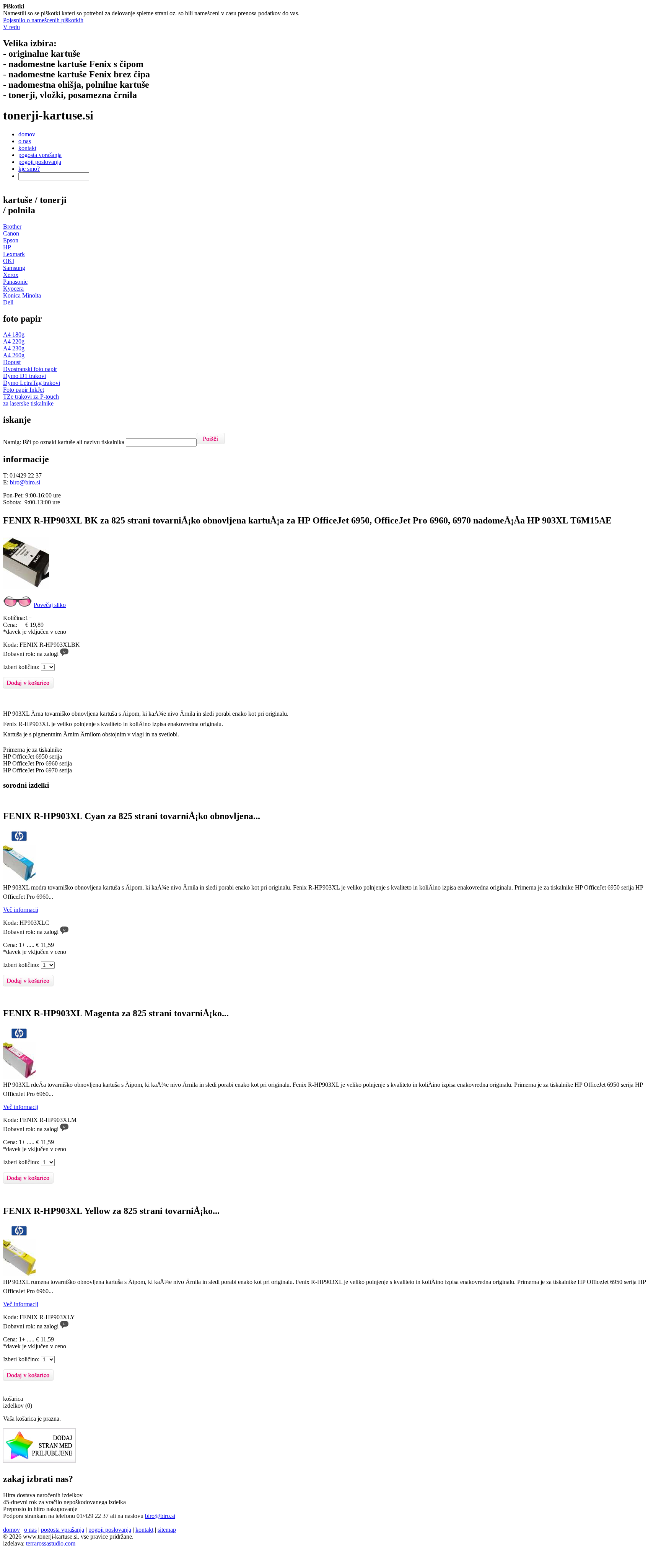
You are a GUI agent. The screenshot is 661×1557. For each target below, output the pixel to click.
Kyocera (13, 288)
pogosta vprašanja (40, 155)
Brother (12, 226)
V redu (11, 27)
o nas (24, 141)
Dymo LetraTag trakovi (31, 382)
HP (7, 247)
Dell (8, 302)
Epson (10, 240)
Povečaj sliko (50, 605)
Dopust (12, 362)
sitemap (167, 1529)
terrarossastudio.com (50, 1543)
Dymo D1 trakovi (24, 376)
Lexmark (14, 254)
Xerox (10, 274)
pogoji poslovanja (39, 162)
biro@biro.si (25, 482)
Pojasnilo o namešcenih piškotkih (43, 20)
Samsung (14, 268)
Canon (11, 233)
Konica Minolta (22, 295)
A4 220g (13, 341)
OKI (8, 261)
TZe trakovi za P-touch (31, 396)
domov (26, 134)
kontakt (27, 148)
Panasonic (15, 281)
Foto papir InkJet (23, 389)
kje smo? (29, 168)
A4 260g (13, 355)
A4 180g (13, 334)
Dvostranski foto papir (30, 369)
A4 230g (13, 348)
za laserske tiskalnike (28, 403)
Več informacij (20, 909)
